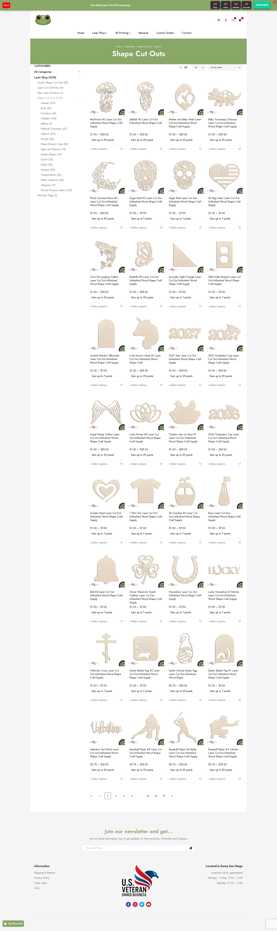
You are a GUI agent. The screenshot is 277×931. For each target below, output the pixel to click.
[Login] (226, 20)
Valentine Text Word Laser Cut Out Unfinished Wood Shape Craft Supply (104, 753)
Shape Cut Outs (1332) (50, 98)
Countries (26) (48, 113)
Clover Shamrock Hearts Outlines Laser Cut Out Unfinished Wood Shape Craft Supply (146, 597)
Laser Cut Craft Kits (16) (50, 88)
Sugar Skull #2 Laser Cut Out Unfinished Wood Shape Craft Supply (146, 201)
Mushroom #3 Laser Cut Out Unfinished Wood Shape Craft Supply (106, 123)
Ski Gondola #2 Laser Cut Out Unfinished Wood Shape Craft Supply (184, 516)
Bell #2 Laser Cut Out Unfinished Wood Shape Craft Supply (106, 595)
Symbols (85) (48, 170)
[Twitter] (141, 904)
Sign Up (190, 848)
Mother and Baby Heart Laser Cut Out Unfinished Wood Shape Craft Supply (185, 123)
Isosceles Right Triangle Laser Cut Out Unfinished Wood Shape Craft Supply (185, 280)
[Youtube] (148, 904)
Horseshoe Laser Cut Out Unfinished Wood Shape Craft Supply (185, 595)
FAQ (36, 888)
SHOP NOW (262, 5)
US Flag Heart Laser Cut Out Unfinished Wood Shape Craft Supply (224, 201)
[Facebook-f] (128, 904)
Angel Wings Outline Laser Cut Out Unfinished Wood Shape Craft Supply (104, 438)
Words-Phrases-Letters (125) (56, 190)
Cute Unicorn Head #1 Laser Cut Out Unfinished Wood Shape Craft (145, 359)
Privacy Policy (41, 878)
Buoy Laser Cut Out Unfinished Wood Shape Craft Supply (224, 516)
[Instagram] (135, 904)
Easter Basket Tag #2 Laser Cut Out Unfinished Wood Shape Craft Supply (145, 674)
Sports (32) (47, 159)
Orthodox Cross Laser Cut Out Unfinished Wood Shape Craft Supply (105, 674)
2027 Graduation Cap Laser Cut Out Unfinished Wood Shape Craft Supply (223, 359)
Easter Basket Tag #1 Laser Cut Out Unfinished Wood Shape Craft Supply (223, 674)
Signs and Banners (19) (53, 149)
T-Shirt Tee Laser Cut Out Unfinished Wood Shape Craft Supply (146, 516)
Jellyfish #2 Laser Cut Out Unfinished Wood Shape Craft (146, 121)
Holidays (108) (49, 118)
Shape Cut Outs (144, 46)
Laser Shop (129, 46)
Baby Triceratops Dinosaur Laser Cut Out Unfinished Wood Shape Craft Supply (222, 123)
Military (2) (46, 123)
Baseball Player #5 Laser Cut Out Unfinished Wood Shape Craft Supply (145, 753)
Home (119, 46)
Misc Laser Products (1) (50, 93)
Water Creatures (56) (52, 180)
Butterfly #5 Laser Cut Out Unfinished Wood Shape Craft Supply (146, 280)
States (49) (47, 164)
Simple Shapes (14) (51, 154)
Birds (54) (46, 108)
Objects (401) (48, 134)
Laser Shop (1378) (45, 77)
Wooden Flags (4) (47, 195)
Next (172, 796)
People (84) (47, 139)
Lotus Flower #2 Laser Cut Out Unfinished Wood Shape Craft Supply (145, 438)
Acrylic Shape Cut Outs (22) (53, 82)
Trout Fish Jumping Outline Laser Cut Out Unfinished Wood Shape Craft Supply (104, 280)
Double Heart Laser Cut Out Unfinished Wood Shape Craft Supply (106, 516)
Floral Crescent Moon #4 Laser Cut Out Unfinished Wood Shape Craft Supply (104, 201)
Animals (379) (48, 103)
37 (164, 795)
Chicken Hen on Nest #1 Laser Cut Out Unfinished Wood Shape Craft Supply (183, 438)
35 (148, 795)
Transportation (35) (51, 175)
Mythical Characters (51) (54, 129)
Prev (91, 796)
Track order (40, 883)
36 (156, 795)
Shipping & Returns (44, 873)
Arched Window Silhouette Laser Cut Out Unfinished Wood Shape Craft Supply (104, 359)
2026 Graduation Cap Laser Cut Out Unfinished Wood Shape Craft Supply (223, 438)
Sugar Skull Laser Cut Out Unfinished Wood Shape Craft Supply (185, 201)
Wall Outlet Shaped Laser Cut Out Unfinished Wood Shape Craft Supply (224, 280)
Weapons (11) (48, 185)
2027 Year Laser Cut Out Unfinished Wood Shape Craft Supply (185, 359)
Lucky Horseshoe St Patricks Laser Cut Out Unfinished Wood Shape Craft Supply (223, 595)
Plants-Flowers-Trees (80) (55, 144)
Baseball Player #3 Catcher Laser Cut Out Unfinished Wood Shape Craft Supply (223, 753)
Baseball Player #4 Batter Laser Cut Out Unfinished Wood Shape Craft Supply (183, 753)
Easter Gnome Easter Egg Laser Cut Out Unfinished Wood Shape (183, 674)
